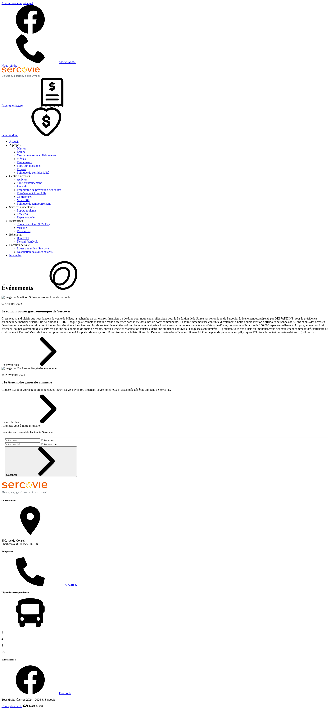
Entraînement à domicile (31, 193)
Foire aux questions (28, 165)
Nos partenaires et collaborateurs (36, 155)
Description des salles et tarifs (34, 251)
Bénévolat (23, 238)
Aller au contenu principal (17, 3)
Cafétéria (22, 214)
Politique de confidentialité (33, 172)
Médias (21, 158)
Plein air (22, 186)
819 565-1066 (68, 585)
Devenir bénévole (27, 241)
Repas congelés (26, 217)
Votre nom (47, 440)
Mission (21, 148)
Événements (24, 162)
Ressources (23, 231)
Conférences (24, 196)
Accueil (14, 141)
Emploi (21, 169)
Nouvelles (15, 255)
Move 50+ (23, 200)
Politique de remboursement (34, 203)
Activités (22, 179)
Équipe (21, 152)
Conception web (12, 706)
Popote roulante (26, 210)
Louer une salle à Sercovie (33, 248)
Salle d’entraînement (29, 183)
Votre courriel (49, 444)
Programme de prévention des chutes (39, 189)
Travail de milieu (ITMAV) (33, 224)
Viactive (22, 227)
